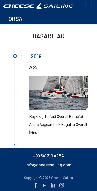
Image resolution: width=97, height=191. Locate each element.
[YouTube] (44, 185)
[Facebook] (35, 185)
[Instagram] (61, 185)
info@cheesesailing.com (48, 164)
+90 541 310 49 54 (48, 155)
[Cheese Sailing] (43, 8)
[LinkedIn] (53, 185)
